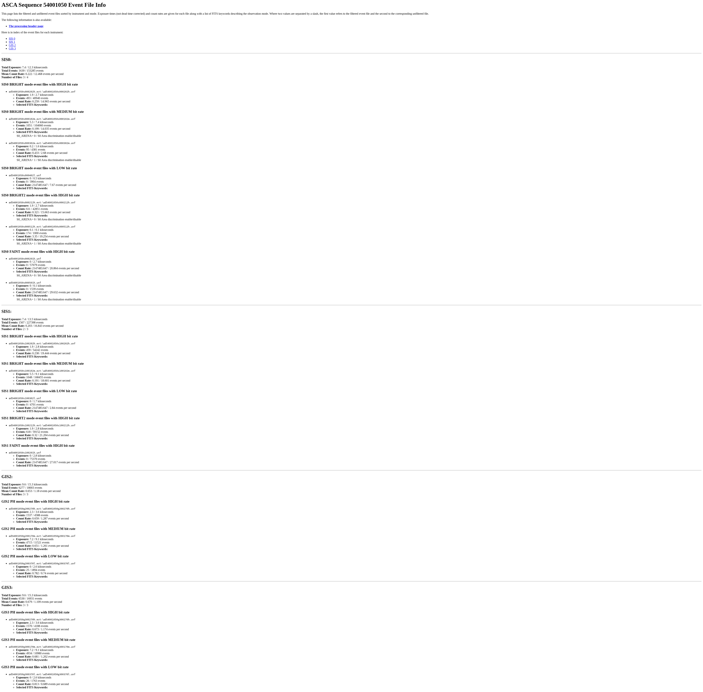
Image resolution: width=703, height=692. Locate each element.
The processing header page (26, 26)
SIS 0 (12, 38)
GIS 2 (12, 45)
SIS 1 (12, 41)
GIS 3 (12, 48)
